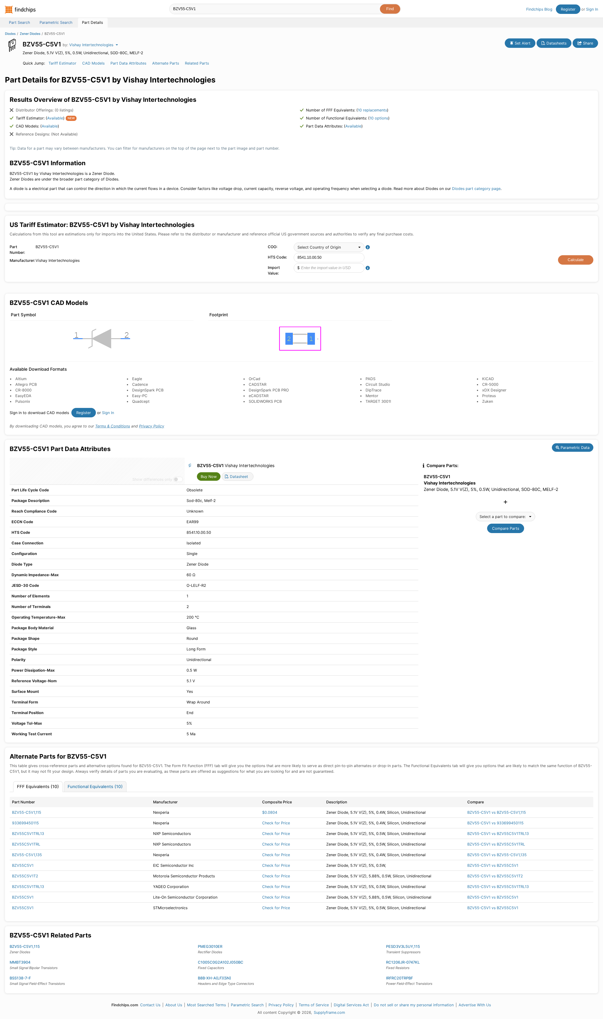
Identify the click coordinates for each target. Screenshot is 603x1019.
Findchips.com (20, 10)
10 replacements (372, 110)
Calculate (576, 260)
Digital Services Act (351, 1005)
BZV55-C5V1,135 (27, 854)
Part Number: (17, 249)
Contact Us (150, 1005)
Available (55, 118)
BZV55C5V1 (22, 865)
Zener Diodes (30, 34)
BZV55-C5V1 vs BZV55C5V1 (492, 865)
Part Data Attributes (128, 63)
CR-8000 (23, 390)
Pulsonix (22, 401)
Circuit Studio (378, 384)
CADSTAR (257, 384)
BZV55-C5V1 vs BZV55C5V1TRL (496, 844)
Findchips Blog (539, 9)
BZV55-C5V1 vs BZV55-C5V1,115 (496, 812)
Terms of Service (314, 1005)
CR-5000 (490, 384)
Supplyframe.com (329, 1012)
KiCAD (488, 378)
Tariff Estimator (62, 63)
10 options (379, 118)
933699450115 (25, 823)
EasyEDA (23, 395)
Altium (21, 378)
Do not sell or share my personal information (414, 1005)
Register (568, 9)
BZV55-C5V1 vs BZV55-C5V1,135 (497, 854)
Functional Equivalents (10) (95, 786)
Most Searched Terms (206, 1005)
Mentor (372, 395)
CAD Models (93, 63)
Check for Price (276, 823)
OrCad (254, 378)
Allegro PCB (26, 384)
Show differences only (152, 479)
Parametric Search (247, 1005)
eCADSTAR (259, 395)
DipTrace (373, 390)
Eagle (137, 378)
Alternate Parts (165, 63)
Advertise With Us (475, 1005)
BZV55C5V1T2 (25, 876)
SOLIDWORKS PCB (265, 401)
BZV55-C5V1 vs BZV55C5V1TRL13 (498, 833)
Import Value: (274, 270)
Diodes (10, 34)
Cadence (140, 384)
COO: (272, 246)
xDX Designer (494, 390)
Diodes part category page (476, 188)
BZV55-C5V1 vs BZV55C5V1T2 (495, 876)
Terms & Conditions (112, 426)
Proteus (489, 395)
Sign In (592, 9)
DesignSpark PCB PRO (269, 390)
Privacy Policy (151, 426)
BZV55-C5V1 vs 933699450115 (495, 823)
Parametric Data (574, 447)
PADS (370, 378)
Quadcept (141, 401)
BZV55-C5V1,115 (26, 812)
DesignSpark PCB (147, 390)
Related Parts (197, 63)
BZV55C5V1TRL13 (28, 833)
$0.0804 (269, 812)
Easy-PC (139, 395)
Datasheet (238, 476)
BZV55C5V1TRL (26, 844)
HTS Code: (277, 257)
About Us (173, 1005)
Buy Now (209, 476)
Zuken (487, 401)
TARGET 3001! (378, 401)
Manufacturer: (21, 260)
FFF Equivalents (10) (38, 786)
